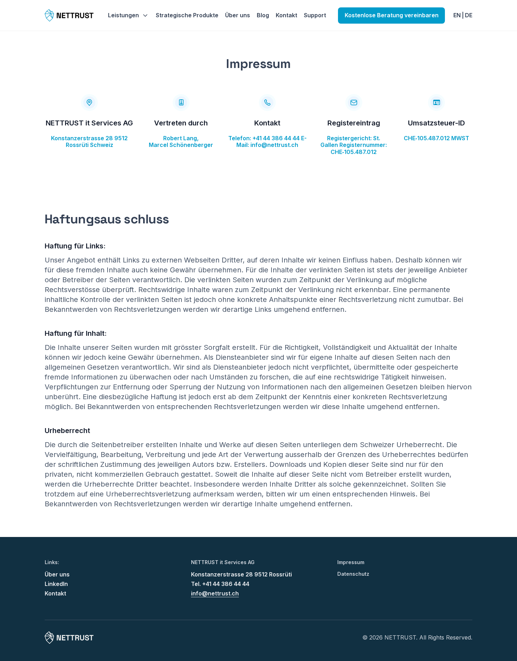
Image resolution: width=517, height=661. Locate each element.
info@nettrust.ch (274, 144)
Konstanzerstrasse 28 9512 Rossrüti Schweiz (89, 141)
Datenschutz (353, 574)
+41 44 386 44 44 (276, 138)
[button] (128, 15)
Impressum (350, 562)
